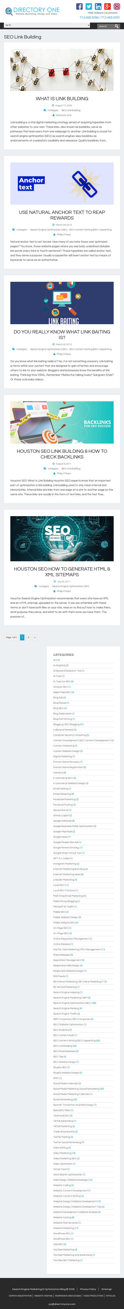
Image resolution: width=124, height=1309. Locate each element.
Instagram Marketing (64, 864)
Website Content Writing (67, 1196)
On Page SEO (60, 928)
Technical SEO (61, 1115)
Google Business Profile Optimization (73, 826)
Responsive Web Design (66, 965)
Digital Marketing (62, 756)
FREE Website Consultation (103, 13)
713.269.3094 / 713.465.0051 (100, 17)
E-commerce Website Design (69, 783)
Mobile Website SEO (64, 922)
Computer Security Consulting (69, 735)
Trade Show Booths (64, 1132)
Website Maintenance (65, 1223)
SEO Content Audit (63, 1035)
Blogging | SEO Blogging (66, 724)
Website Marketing (63, 1228)
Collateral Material (63, 730)
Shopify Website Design (66, 1073)
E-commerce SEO (63, 778)
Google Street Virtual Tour (67, 853)
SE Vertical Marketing (65, 987)
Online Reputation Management (71, 939)
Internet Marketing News (66, 874)
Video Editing (60, 1148)
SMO (56, 1078)
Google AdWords (62, 821)
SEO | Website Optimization (68, 1024)
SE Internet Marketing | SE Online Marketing (77, 981)
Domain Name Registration (68, 767)
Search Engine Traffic (65, 1014)
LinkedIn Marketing (63, 880)
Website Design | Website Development (74, 1201)
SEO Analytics (61, 1030)
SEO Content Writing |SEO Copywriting (90, 230)
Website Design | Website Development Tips (77, 1207)
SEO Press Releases (64, 1051)
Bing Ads (58, 697)
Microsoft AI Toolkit (63, 906)
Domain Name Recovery (66, 762)
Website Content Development (70, 1190)
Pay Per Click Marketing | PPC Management (77, 949)
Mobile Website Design (65, 917)
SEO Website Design (64, 1062)
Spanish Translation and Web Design (73, 1105)
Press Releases (61, 955)
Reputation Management (67, 960)
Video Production (93, 1296)
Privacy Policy (88, 1289)
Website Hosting (62, 1217)
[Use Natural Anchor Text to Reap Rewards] (62, 204)
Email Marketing (62, 794)
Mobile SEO (59, 912)
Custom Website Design (66, 751)
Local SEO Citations (64, 890)
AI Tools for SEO (61, 681)
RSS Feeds (59, 976)
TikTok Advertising (63, 1121)
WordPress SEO (61, 1233)
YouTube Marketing (63, 1249)
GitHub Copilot (61, 815)
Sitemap (107, 1289)
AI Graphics (59, 665)
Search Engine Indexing (66, 992)
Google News (60, 837)
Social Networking (63, 1099)
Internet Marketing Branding (69, 869)
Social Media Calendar (65, 1083)
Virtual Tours (60, 1169)
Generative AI (60, 810)
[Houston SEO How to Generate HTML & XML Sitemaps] (62, 560)
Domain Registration (20, 1296)
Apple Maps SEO (62, 692)
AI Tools (57, 676)
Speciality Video (61, 1110)
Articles (110, 1296)
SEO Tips (58, 1056)
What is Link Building (62, 98)
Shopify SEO (60, 1067)
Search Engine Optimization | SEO (48, 230)
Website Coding (62, 1185)
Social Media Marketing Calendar (71, 1094)
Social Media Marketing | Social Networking (76, 1089)
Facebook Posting (62, 805)
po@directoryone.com (62, 1304)
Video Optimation (62, 1164)
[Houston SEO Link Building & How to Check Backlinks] (62, 443)
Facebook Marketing (64, 799)
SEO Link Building (71, 110)
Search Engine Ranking (66, 1008)
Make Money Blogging (65, 901)
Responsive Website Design (68, 971)
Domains (58, 772)
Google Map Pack (62, 831)
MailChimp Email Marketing (68, 896)
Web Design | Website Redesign (70, 1180)
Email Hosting (60, 789)
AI (54, 660)
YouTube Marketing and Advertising (72, 1255)
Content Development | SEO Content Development (81, 740)
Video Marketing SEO (64, 1158)
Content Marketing (63, 746)
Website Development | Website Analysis (75, 1212)
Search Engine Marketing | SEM (70, 998)
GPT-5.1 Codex (61, 858)
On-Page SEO (61, 933)
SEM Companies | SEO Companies (71, 1019)
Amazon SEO (60, 687)
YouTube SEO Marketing (66, 1260)
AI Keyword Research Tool (67, 671)
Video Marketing (62, 1153)
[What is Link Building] (62, 90)
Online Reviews (61, 944)
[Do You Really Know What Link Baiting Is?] (62, 323)
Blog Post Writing (62, 719)
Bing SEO (58, 708)
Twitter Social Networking (67, 1142)
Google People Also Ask (65, 842)
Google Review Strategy (66, 847)
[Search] (117, 26)
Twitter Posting (61, 1137)
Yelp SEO (58, 1244)
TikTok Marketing (62, 1126)
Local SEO (58, 885)
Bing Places (59, 703)
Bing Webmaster (62, 713)
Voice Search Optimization (67, 1174)
